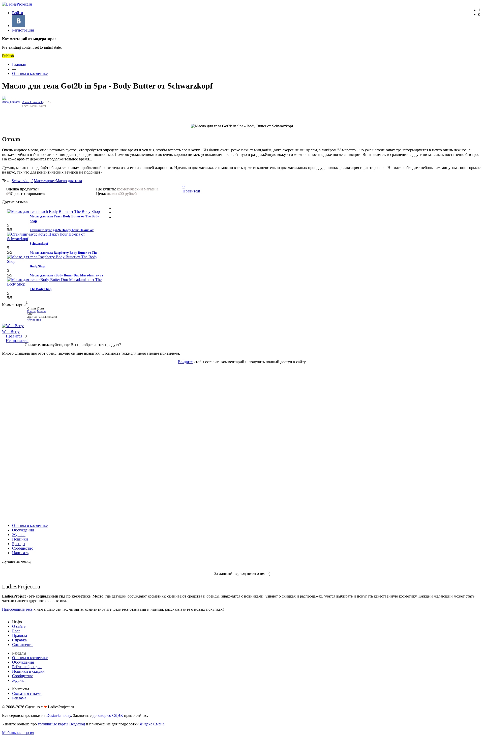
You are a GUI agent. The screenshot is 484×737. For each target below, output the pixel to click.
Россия (31, 311)
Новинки (20, 539)
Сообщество (22, 548)
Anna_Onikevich (32, 102)
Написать (20, 553)
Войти (17, 13)
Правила (19, 635)
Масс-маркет (45, 181)
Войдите (185, 362)
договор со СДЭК (108, 715)
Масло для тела (69, 181)
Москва (41, 311)
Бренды (18, 544)
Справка (19, 640)
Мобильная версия (18, 732)
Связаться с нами (27, 693)
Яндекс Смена (152, 724)
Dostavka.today (58, 715)
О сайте (18, 626)
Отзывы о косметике (30, 73)
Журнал (18, 534)
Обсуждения (23, 530)
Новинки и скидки (28, 671)
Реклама (19, 698)
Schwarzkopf (22, 181)
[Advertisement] (242, 443)
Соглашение (22, 644)
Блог (16, 631)
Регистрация (23, 30)
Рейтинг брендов (27, 667)
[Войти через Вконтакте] (18, 25)
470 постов (34, 319)
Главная (19, 64)
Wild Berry (11, 331)
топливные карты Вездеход (61, 724)
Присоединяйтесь (17, 609)
